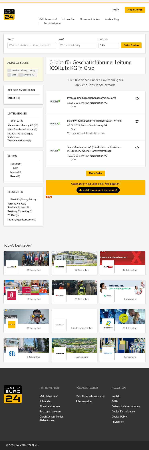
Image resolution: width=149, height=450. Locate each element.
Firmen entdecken (90, 19)
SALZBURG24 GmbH (27, 445)
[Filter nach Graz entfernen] (11, 168)
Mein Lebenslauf (48, 19)
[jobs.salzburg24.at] (9, 14)
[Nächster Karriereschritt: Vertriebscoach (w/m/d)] (55, 123)
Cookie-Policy (119, 417)
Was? (10, 39)
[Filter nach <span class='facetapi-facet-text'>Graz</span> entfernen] (9, 75)
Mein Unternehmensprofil (90, 396)
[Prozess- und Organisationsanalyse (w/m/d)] (55, 101)
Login (115, 9)
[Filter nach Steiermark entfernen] (9, 164)
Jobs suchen (68, 19)
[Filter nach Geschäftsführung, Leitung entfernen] (9, 200)
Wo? (61, 39)
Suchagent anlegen (50, 411)
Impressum (118, 422)
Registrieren (135, 9)
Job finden (45, 401)
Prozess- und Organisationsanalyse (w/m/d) (91, 98)
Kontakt (116, 396)
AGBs (115, 401)
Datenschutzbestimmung (126, 406)
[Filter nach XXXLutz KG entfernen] (9, 121)
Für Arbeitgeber (52, 23)
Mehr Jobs (95, 173)
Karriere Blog (111, 19)
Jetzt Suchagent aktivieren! (100, 190)
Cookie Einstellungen (123, 411)
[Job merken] (137, 98)
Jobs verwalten (84, 401)
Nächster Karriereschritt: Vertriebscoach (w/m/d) (94, 121)
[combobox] (31, 45)
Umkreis (103, 39)
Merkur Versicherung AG (94, 103)
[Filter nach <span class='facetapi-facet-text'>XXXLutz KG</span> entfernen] (21, 75)
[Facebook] (7, 411)
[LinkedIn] (13, 411)
